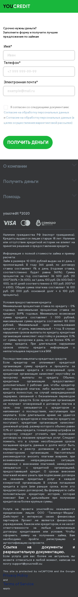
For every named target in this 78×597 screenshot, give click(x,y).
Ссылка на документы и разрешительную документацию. (39, 549)
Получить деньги (27, 142)
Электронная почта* (21, 82)
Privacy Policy (15, 575)
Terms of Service (18, 584)
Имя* (8, 46)
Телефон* (12, 63)
